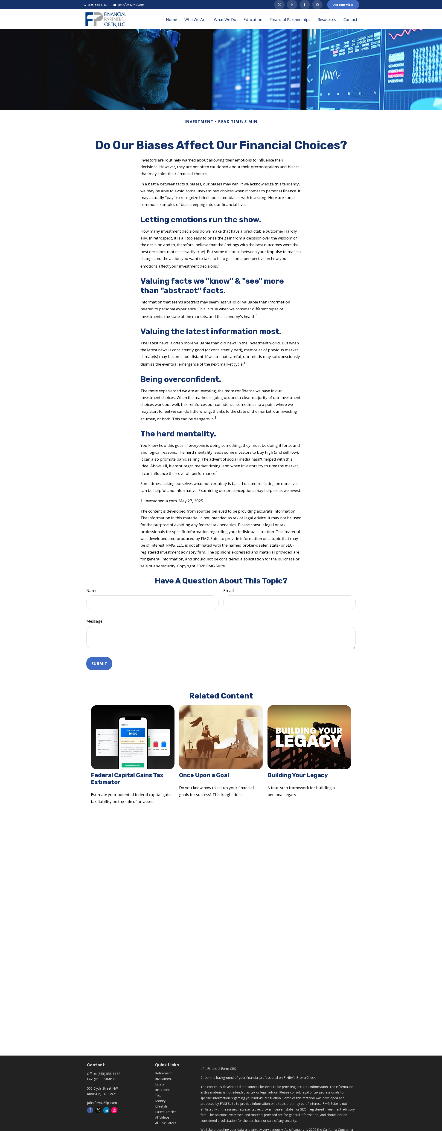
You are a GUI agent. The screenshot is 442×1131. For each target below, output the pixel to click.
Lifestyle (161, 1106)
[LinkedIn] (292, 4)
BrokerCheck (305, 1077)
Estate (160, 1084)
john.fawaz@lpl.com (131, 5)
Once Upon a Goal (204, 775)
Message (94, 621)
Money (160, 1101)
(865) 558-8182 (97, 5)
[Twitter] (279, 4)
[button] (171, 19)
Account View (343, 5)
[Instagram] (114, 1110)
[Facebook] (305, 4)
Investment (163, 1078)
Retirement (163, 1073)
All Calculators (165, 1123)
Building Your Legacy (298, 775)
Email (228, 590)
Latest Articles (165, 1112)
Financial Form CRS (221, 1068)
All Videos (162, 1117)
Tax (158, 1095)
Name (91, 590)
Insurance (162, 1090)
